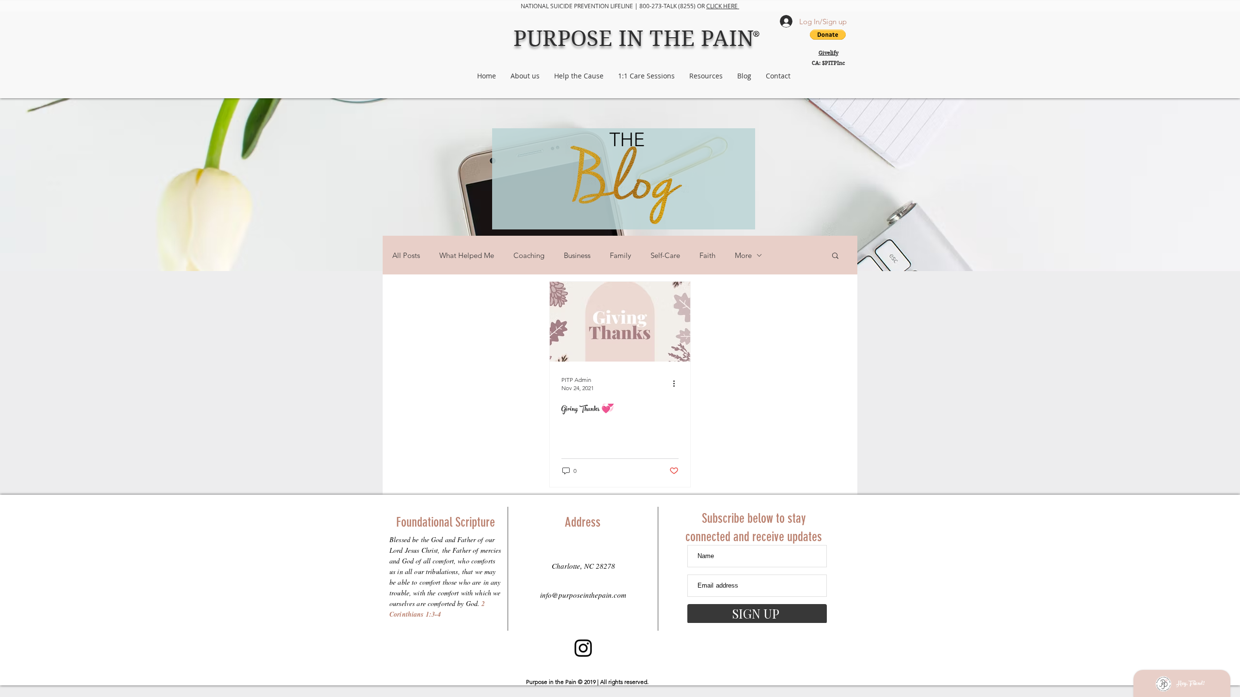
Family (620, 255)
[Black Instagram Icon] (583, 648)
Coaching (528, 255)
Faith (707, 255)
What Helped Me (466, 255)
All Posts (406, 255)
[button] (835, 256)
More (743, 255)
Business (577, 255)
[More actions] (677, 383)
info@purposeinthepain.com (583, 595)
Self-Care (665, 255)
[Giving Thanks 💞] (620, 322)
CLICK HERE (722, 6)
